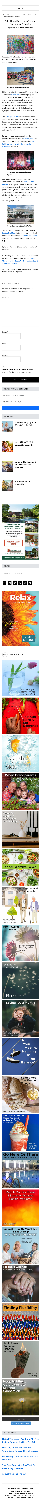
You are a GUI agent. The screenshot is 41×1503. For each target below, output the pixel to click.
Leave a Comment (26, 28)
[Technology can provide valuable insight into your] (20, 1018)
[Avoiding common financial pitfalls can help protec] (20, 1359)
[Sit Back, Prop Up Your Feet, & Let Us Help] (7, 426)
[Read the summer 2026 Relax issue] (20, 592)
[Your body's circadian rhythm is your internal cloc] (20, 943)
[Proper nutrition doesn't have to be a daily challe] (20, 867)
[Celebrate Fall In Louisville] (7, 485)
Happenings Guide (24, 269)
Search (20, 408)
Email (4, 343)
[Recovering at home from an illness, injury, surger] (20, 678)
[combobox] (20, 396)
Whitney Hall (28, 138)
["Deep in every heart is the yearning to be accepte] (20, 1397)
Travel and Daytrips (15, 272)
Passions (35, 269)
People (4, 272)
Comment (6, 297)
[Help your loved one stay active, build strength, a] (20, 1170)
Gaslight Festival (12, 117)
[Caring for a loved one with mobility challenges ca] (20, 1283)
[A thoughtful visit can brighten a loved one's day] (20, 829)
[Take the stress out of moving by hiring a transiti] (20, 1245)
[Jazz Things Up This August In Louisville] (7, 446)
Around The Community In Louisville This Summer (26, 464)
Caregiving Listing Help (20, 1491)
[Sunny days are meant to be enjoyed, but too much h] (20, 1208)
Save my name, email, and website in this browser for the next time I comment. (17, 370)
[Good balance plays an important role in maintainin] (20, 1056)
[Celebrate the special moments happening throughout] (20, 905)
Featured (14, 269)
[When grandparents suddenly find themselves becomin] (20, 791)
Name (5, 332)
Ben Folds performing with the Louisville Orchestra (18, 144)
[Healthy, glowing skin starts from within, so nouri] (20, 753)
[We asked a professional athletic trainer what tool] (20, 1321)
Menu (20, 8)
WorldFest (15, 94)
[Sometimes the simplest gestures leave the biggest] (20, 1094)
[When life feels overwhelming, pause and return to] (20, 980)
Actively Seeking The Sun (14, 1474)
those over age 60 (30, 235)
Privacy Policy (13, 1493)
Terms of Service (27, 1493)
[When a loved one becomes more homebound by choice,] (20, 1132)
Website (5, 355)
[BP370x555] (20, 506)
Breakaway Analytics (24, 1497)
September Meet (9, 233)
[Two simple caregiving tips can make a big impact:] (20, 716)
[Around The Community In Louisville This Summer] (7, 466)
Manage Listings (14, 1489)
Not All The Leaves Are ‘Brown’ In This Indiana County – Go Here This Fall (20, 261)
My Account (27, 1489)
